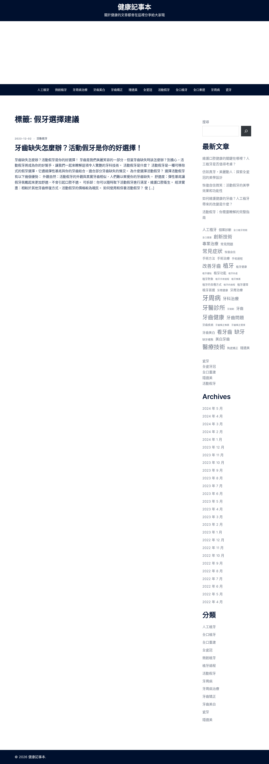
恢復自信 (230, 252)
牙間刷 (230, 309)
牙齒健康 (213, 317)
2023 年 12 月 (213, 447)
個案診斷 (225, 230)
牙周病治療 (80, 89)
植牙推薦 (236, 279)
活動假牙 (164, 89)
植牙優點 (207, 273)
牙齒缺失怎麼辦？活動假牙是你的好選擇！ (78, 148)
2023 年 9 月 (212, 470)
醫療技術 (213, 347)
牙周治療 (236, 290)
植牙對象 (207, 278)
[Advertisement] (134, 52)
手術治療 (223, 258)
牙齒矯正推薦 (222, 325)
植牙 (228, 265)
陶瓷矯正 (232, 348)
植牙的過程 (229, 284)
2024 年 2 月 (212, 432)
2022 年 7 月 (212, 579)
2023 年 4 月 (212, 509)
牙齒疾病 (207, 324)
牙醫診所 (213, 307)
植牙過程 (209, 666)
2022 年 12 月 (213, 540)
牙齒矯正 (117, 89)
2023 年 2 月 (212, 524)
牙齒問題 (235, 317)
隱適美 (133, 89)
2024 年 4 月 (212, 416)
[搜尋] (246, 131)
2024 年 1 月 (212, 439)
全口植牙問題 (240, 230)
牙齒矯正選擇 (238, 325)
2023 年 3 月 (212, 517)
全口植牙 (181, 89)
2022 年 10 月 (213, 555)
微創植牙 (61, 89)
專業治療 (210, 243)
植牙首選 (208, 290)
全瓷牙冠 (209, 366)
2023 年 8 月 (212, 478)
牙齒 (239, 308)
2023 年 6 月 (212, 494)
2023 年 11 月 (213, 455)
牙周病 (215, 89)
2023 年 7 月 (212, 486)
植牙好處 (233, 273)
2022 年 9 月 (212, 563)
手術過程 (237, 258)
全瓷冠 (147, 89)
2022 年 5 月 (212, 594)
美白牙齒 (222, 339)
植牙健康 (241, 266)
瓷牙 (229, 89)
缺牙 (239, 332)
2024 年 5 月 (212, 408)
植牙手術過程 (222, 279)
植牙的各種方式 (212, 284)
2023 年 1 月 (212, 532)
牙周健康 (222, 290)
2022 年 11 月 (213, 548)
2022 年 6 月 (212, 586)
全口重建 (199, 89)
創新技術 (223, 236)
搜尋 (205, 122)
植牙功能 (220, 273)
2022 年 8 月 (212, 571)
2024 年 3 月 (212, 424)
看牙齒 (224, 332)
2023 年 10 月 (213, 462)
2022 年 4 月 (212, 602)
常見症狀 (212, 251)
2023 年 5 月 (212, 501)
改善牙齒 (211, 266)
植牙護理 (242, 284)
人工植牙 (43, 89)
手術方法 (208, 258)
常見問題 (226, 244)
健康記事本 (134, 7)
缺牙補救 (207, 339)
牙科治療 (231, 298)
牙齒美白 (99, 89)
